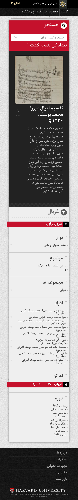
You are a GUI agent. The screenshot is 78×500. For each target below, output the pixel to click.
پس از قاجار (60, 435)
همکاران (62, 459)
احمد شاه (61, 431)
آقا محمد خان (59, 410)
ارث (38, 270)
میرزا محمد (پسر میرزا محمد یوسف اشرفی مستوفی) (38, 329)
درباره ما (62, 453)
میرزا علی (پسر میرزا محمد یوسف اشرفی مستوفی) (38, 335)
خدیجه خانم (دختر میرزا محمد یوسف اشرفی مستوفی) (38, 349)
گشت (64, 12)
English (15, 4)
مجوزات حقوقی (57, 466)
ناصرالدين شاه (58, 420)
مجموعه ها (51, 12)
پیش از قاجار (59, 406)
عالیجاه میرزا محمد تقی (38, 344)
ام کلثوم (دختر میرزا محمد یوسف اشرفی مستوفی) (38, 362)
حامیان (62, 472)
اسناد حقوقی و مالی (38, 245)
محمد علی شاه (58, 428)
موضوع (56, 259)
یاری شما (61, 479)
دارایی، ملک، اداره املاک (38, 266)
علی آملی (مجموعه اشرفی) (38, 340)
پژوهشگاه (28, 12)
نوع (59, 238)
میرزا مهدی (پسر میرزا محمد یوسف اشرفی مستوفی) (38, 312)
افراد (39, 12)
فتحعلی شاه (60, 413)
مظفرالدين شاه (58, 424)
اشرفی (38, 290)
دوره (59, 399)
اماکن (58, 376)
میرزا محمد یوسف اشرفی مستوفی (38, 317)
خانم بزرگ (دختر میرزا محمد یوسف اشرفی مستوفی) (38, 355)
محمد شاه (61, 417)
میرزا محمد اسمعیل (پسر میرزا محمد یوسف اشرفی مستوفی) (38, 322)
